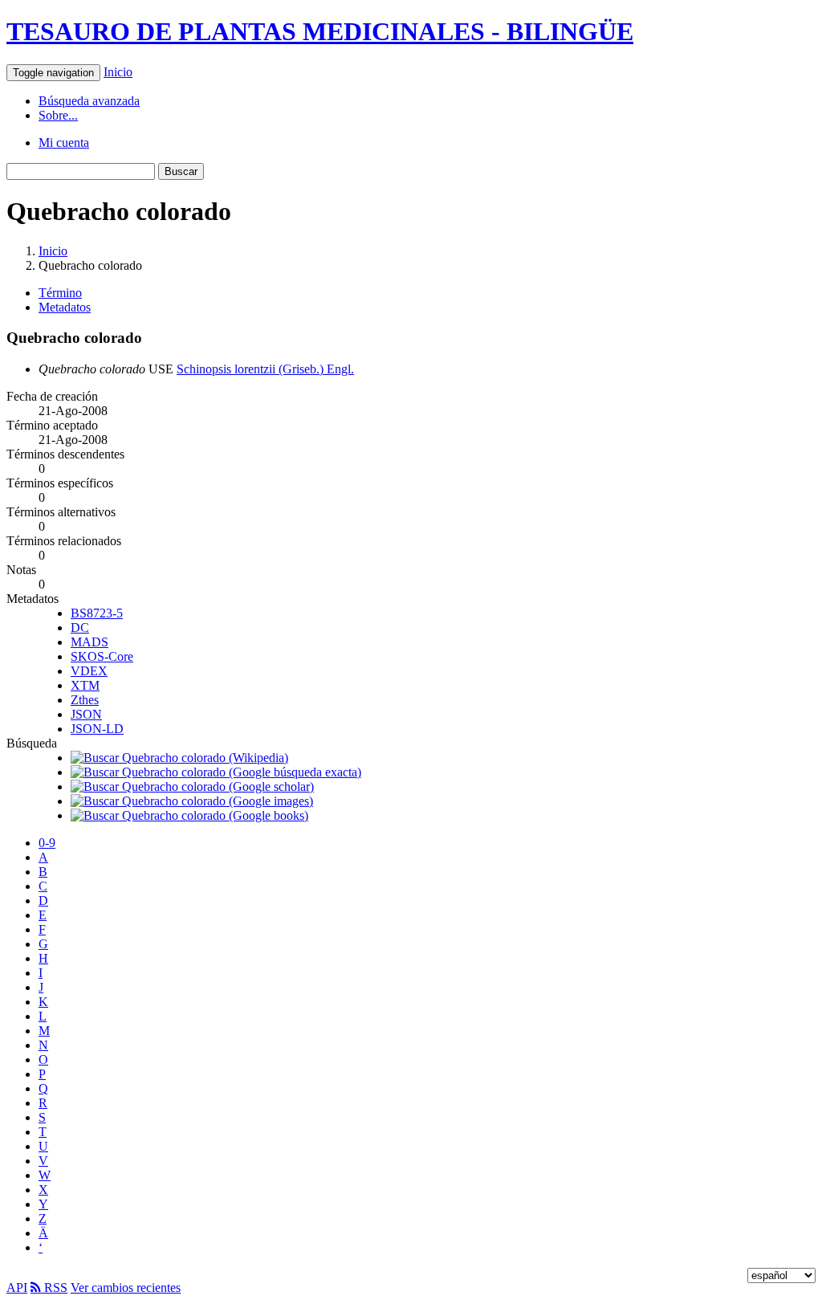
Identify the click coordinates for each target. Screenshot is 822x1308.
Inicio (118, 72)
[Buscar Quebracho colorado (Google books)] (189, 815)
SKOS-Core (102, 656)
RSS (54, 1287)
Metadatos (65, 307)
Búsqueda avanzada (89, 101)
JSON (86, 714)
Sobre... (58, 115)
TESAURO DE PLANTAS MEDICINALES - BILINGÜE (319, 31)
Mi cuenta (64, 142)
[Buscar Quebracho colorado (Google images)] (192, 801)
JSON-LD (97, 728)
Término (60, 292)
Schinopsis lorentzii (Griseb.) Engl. (265, 369)
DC (80, 627)
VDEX (89, 671)
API (16, 1287)
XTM (85, 685)
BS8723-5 (97, 613)
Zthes (85, 700)
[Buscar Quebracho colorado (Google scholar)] (192, 786)
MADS (89, 642)
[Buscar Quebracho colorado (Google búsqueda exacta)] (216, 772)
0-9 (47, 843)
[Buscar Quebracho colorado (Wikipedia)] (179, 757)
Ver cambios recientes (126, 1287)
